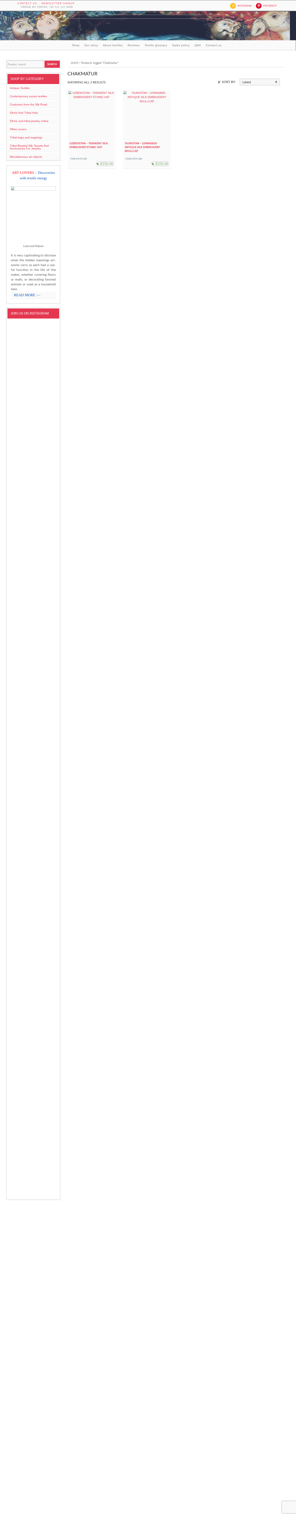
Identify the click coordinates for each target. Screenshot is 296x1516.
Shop (76, 45)
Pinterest (270, 5)
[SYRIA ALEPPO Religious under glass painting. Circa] (21, 948)
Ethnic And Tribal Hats (24, 112)
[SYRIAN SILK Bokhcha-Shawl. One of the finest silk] (45, 892)
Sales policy (181, 45)
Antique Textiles (20, 88)
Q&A (198, 45)
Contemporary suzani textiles (28, 96)
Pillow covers (18, 129)
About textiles (113, 45)
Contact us (27, 3)
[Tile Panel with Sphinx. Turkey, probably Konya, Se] (45, 433)
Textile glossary (156, 45)
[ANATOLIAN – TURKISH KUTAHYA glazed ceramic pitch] (21, 482)
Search (52, 64)
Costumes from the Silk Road (28, 104)
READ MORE (27, 295)
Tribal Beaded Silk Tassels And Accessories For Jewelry (29, 147)
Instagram (244, 5)
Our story (91, 45)
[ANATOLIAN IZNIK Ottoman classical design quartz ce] (45, 686)
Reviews (134, 45)
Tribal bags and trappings (26, 137)
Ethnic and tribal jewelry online (29, 121)
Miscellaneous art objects (26, 156)
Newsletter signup (58, 3)
